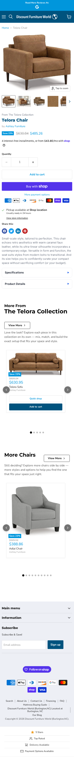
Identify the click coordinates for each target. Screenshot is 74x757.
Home (5, 27)
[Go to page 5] (43, 432)
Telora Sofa (16, 387)
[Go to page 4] (40, 432)
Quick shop (36, 398)
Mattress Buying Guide (35, 704)
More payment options (37, 194)
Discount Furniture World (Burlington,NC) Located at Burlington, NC (35, 710)
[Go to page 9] (47, 575)
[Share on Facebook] (4, 231)
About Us (22, 701)
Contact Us (36, 701)
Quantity (6, 154)
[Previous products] (6, 389)
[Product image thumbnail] (23, 101)
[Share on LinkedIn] (18, 231)
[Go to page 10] (51, 575)
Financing (51, 701)
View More (15, 325)
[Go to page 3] (37, 432)
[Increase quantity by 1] (33, 162)
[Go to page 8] (44, 575)
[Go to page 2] (34, 432)
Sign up (55, 645)
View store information (17, 218)
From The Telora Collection (17, 114)
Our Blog (37, 715)
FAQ (62, 701)
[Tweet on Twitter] (11, 231)
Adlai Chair (15, 548)
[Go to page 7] (41, 575)
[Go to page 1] (31, 432)
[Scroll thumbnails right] (69, 101)
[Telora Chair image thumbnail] (8, 101)
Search (9, 701)
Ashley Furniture (15, 126)
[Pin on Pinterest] (25, 231)
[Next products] (67, 389)
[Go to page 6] (38, 575)
